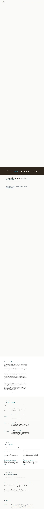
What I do (7, 442)
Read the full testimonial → (9, 189)
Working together (9, 472)
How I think (8, 400)
